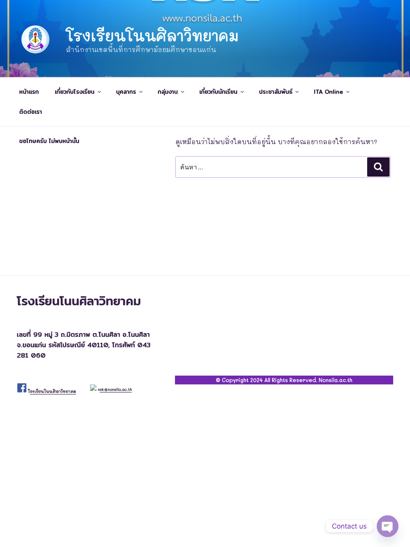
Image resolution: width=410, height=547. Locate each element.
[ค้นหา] (378, 166)
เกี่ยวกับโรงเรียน (74, 91)
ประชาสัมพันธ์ (275, 91)
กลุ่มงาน (168, 91)
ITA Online (328, 91)
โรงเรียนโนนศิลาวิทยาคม (152, 35)
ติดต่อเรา (30, 111)
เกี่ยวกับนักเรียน (218, 91)
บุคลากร (126, 91)
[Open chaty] (387, 526)
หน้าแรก (29, 91)
